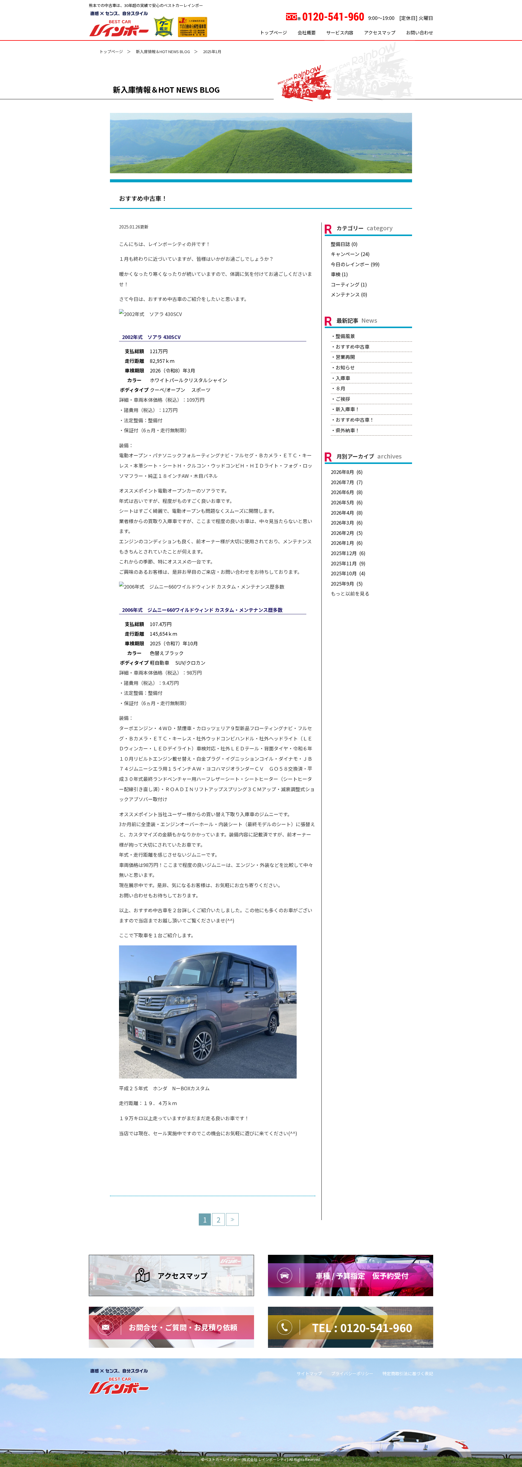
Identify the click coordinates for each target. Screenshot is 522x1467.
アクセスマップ (379, 32)
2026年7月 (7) (347, 482)
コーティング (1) (349, 284)
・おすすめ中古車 (350, 346)
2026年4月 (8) (347, 512)
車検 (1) (339, 274)
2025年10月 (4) (348, 573)
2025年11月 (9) (348, 563)
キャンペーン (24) (350, 253)
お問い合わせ (419, 32)
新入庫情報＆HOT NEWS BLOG (163, 51)
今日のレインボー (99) (355, 264)
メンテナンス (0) (349, 294)
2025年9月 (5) (347, 583)
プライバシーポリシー (352, 1373)
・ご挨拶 (340, 398)
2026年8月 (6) (347, 471)
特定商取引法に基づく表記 (407, 1373)
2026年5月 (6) (347, 502)
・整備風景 (343, 336)
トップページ (273, 32)
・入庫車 (340, 378)
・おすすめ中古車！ (352, 419)
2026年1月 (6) (347, 542)
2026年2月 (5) (347, 532)
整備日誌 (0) (344, 244)
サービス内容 (339, 32)
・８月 (338, 388)
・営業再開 (343, 356)
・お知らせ (343, 367)
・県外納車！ (345, 430)
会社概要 (307, 32)
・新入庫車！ (345, 409)
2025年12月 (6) (348, 553)
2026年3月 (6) (347, 522)
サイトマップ (309, 1373)
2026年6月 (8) (347, 492)
